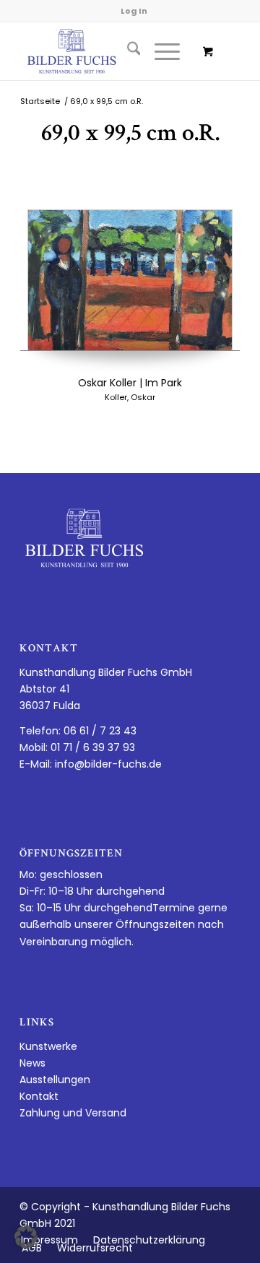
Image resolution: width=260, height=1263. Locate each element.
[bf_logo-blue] (108, 51)
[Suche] (127, 51)
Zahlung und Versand (73, 1113)
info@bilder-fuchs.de (108, 764)
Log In (134, 11)
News (33, 1063)
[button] (26, 1237)
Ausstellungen (55, 1079)
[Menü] (160, 51)
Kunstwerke (48, 1046)
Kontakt (39, 1096)
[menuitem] (127, 51)
